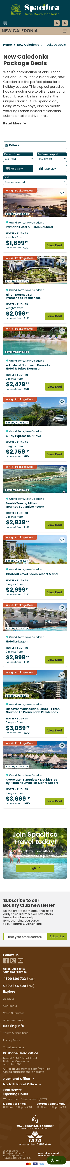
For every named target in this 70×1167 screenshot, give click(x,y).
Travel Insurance (13, 1047)
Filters (14, 145)
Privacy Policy (11, 1040)
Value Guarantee (14, 1013)
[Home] (31, 27)
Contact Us (10, 1006)
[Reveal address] (33, 1078)
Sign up (35, 868)
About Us (8, 998)
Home (7, 44)
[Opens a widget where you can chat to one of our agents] (56, 1160)
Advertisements (13, 1020)
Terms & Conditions (27, 924)
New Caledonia (28, 44)
